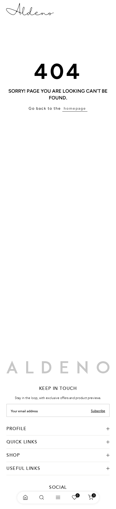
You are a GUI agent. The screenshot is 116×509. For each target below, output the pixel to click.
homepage (75, 108)
